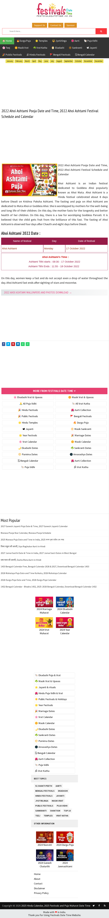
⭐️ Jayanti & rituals (45, 687)
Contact (38, 883)
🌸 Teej (6, 47)
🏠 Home (7, 40)
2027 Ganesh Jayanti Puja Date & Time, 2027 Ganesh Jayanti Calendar (34, 526)
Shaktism (55, 810)
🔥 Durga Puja (81, 422)
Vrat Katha (62, 815)
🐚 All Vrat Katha (81, 403)
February (19, 61)
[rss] (105, 906)
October (78, 61)
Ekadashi (63, 790)
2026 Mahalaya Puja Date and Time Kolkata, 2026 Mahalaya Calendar (34, 573)
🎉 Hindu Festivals (28, 410)
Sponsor (71, 25)
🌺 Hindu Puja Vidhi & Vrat (49, 693)
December (98, 61)
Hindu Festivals (44, 795)
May (40, 61)
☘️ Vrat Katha (40, 47)
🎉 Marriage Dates (81, 435)
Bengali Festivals (44, 790)
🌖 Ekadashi (58, 47)
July (52, 61)
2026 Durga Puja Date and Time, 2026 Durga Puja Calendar (28, 580)
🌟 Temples (41, 40)
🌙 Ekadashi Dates (28, 448)
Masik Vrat (57, 800)
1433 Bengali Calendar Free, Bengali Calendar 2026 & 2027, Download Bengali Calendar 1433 (45, 566)
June (46, 61)
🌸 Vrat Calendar (28, 441)
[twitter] (94, 906)
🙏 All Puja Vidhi (27, 403)
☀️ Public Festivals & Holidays (51, 699)
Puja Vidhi (62, 805)
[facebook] (99, 906)
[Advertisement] (54, 85)
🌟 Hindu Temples (28, 422)
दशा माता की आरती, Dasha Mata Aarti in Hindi (21, 559)
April (34, 61)
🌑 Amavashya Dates (81, 454)
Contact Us (55, 25)
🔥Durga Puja (23, 40)
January (10, 61)
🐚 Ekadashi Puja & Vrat (48, 675)
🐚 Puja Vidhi (90, 40)
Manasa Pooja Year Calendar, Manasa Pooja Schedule (26, 532)
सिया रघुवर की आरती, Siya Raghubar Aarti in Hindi (23, 546)
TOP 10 (67, 810)
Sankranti (41, 810)
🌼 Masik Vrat (22, 47)
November (88, 61)
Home (37, 874)
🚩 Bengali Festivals (60, 54)
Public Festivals (44, 805)
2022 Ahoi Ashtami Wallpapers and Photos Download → (38, 292)
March (27, 61)
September (68, 61)
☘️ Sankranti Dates (81, 448)
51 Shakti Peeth (43, 785)
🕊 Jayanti (92, 47)
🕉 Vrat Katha (81, 467)
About (37, 878)
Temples (48, 815)
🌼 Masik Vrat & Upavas (81, 397)
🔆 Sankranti (75, 47)
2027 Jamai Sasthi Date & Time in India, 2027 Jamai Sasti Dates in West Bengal (38, 553)
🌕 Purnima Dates (28, 454)
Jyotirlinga (41, 800)
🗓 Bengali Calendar (85, 54)
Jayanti (60, 795)
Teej (37, 815)
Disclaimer (39, 888)
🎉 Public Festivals (12, 54)
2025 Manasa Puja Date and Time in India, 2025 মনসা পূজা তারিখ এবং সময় (32, 539)
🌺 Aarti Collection (81, 410)
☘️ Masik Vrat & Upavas (47, 681)
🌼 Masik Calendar (81, 441)
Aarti (58, 785)
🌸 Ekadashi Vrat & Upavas (27, 397)
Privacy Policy (41, 893)
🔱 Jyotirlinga (59, 40)
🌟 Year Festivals (28, 435)
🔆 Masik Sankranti (81, 429)
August (59, 61)
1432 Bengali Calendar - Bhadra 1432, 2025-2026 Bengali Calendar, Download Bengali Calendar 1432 (49, 586)
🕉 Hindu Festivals (35, 54)
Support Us (39, 25)
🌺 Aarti (75, 40)
